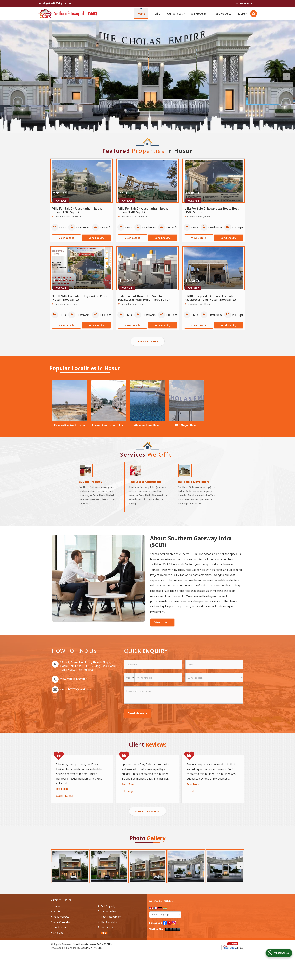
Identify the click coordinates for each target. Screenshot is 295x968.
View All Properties (147, 341)
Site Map (58, 932)
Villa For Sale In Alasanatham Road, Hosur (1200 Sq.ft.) (77, 210)
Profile (156, 13)
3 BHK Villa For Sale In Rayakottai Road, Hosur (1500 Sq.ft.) (80, 298)
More (241, 13)
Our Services (175, 13)
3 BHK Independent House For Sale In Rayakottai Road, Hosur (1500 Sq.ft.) (211, 298)
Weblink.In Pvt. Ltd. (91, 947)
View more (161, 622)
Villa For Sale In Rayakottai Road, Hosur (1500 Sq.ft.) (213, 210)
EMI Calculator (109, 922)
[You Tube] (169, 922)
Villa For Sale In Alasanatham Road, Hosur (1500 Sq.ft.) (143, 210)
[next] (240, 865)
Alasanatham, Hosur (147, 425)
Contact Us (107, 927)
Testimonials (60, 927)
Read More (62, 788)
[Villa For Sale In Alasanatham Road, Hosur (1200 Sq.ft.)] (81, 181)
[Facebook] (165, 922)
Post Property (222, 13)
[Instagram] (174, 922)
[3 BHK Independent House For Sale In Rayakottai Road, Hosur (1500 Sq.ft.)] (213, 268)
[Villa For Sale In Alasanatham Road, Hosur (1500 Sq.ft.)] (147, 181)
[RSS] (104, 932)
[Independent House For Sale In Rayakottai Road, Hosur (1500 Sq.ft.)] (147, 268)
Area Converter (61, 922)
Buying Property (90, 482)
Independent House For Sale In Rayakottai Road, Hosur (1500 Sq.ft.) (144, 298)
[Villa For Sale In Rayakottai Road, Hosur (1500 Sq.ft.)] (213, 181)
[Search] (253, 13)
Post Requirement (111, 916)
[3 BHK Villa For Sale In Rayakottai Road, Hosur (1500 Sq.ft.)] (81, 268)
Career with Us (109, 911)
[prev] (54, 865)
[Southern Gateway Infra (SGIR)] (67, 13)
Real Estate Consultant (145, 482)
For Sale (61, 200)
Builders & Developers (193, 482)
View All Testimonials (147, 811)
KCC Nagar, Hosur (186, 425)
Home (141, 13)
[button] (73, 679)
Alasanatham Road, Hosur (109, 425)
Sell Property (198, 13)
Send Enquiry (96, 237)
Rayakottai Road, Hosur (69, 425)
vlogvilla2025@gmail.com (58, 3)
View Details (66, 237)
